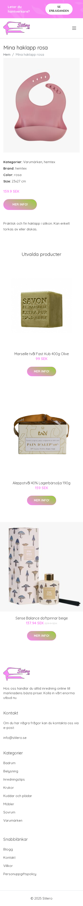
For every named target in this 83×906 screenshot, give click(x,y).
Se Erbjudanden (59, 8)
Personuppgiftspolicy (19, 874)
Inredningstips (14, 779)
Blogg (8, 849)
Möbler (8, 804)
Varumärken (32, 162)
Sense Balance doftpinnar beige (41, 618)
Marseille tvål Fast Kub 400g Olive (41, 354)
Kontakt (9, 857)
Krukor (8, 787)
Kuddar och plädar (17, 796)
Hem (6, 54)
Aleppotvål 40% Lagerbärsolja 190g (41, 483)
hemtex (49, 162)
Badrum (9, 763)
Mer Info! (20, 204)
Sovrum (9, 812)
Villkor (8, 866)
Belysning (10, 771)
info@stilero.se (15, 738)
